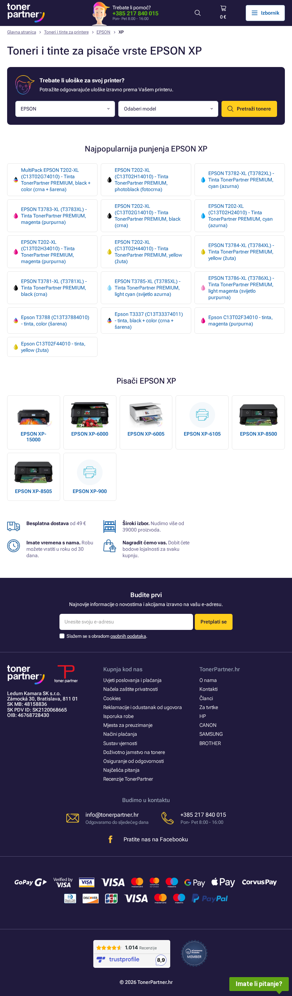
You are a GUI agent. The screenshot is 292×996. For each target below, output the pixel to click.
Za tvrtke (208, 707)
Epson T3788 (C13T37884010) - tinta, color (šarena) (55, 320)
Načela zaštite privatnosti (130, 689)
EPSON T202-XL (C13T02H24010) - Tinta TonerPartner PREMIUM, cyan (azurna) (240, 215)
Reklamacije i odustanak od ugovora (142, 707)
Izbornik (270, 13)
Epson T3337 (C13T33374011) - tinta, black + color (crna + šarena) (149, 320)
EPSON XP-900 (90, 491)
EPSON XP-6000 (89, 434)
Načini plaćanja (120, 734)
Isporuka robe (118, 716)
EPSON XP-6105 (202, 434)
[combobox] (65, 109)
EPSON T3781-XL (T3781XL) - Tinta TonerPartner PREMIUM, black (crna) (54, 287)
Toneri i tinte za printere (66, 32)
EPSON (103, 32)
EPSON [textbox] (28, 109)
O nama (208, 680)
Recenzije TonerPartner (128, 779)
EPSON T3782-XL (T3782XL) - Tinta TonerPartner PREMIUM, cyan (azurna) (241, 179)
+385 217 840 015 (135, 13)
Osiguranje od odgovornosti (133, 761)
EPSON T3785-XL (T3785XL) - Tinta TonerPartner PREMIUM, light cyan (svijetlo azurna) (148, 287)
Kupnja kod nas (122, 669)
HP (202, 716)
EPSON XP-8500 (258, 434)
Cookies (112, 698)
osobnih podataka (128, 636)
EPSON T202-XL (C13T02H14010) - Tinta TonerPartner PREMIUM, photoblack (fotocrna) (141, 179)
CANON (208, 725)
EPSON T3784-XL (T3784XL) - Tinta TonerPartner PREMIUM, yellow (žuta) (241, 251)
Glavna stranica (21, 32)
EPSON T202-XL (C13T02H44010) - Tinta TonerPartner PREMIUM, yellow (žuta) (148, 251)
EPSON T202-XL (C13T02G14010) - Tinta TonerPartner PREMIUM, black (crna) (148, 215)
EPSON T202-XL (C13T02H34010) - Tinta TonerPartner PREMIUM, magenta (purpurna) (48, 251)
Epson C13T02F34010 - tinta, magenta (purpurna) (240, 320)
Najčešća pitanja (121, 770)
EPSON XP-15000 (33, 436)
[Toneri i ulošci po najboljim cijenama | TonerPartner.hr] (26, 12)
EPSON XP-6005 (146, 434)
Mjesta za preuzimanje (127, 725)
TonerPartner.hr (219, 669)
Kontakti (208, 689)
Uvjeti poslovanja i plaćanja (132, 680)
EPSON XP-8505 (33, 491)
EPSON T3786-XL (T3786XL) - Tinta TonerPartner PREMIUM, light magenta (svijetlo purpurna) (241, 287)
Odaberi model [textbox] (140, 109)
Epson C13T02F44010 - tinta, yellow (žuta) (53, 347)
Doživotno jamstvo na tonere (134, 752)
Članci (206, 698)
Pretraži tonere (254, 109)
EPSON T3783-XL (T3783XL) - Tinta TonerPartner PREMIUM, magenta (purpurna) (54, 215)
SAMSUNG (211, 734)
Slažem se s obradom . (107, 636)
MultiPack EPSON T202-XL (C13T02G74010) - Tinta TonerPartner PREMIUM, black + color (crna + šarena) (55, 179)
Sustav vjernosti (120, 743)
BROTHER (210, 743)
